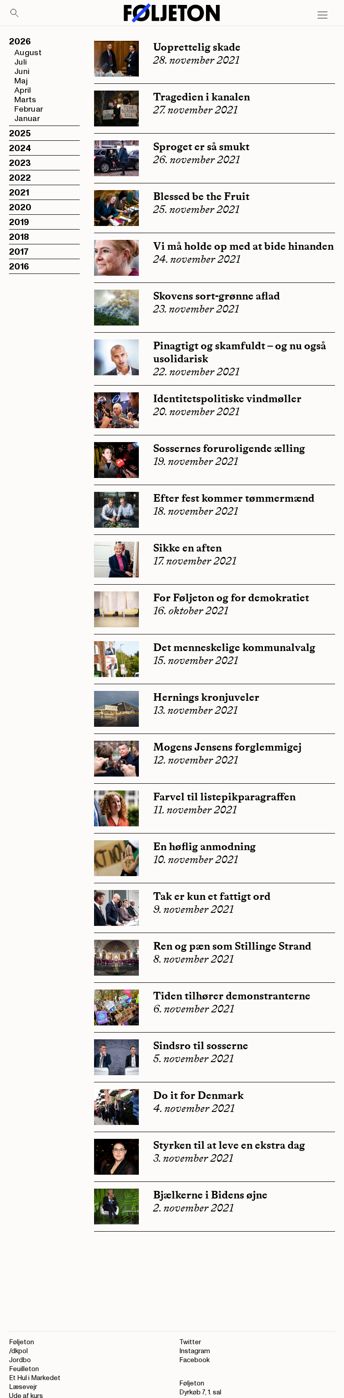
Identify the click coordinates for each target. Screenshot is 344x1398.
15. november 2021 (195, 660)
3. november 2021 (193, 1158)
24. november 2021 (196, 259)
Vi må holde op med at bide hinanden (243, 245)
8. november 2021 (193, 959)
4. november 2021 (193, 1108)
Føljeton (21, 1342)
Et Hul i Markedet (34, 1378)
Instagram (194, 1351)
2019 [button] (19, 222)
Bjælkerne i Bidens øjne (210, 1194)
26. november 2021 (196, 159)
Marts (25, 99)
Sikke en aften (187, 547)
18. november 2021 (195, 511)
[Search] (15, 13)
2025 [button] (20, 133)
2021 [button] (19, 193)
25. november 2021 (196, 209)
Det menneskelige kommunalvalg (234, 647)
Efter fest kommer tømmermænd (233, 497)
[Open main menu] (322, 15)
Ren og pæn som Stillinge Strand (232, 945)
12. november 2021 (195, 760)
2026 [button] (20, 41)
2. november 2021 (193, 1208)
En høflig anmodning (204, 846)
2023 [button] (20, 163)
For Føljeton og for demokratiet (231, 597)
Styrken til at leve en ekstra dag (229, 1144)
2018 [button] (19, 237)
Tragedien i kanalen (201, 96)
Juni (22, 71)
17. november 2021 (194, 561)
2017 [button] (19, 252)
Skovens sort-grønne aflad (216, 295)
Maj (21, 81)
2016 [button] (19, 266)
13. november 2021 (195, 710)
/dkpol (18, 1351)
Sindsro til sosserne (200, 1045)
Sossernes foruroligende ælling (229, 448)
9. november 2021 (193, 909)
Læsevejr (23, 1387)
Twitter (190, 1342)
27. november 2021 (195, 110)
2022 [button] (20, 178)
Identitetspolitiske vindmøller (227, 398)
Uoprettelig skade (197, 46)
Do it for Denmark (198, 1095)
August (28, 52)
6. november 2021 (193, 1009)
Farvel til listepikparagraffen (224, 796)
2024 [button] (20, 148)
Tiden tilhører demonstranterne (231, 995)
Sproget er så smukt (201, 146)
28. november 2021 (196, 60)
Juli (20, 62)
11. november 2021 (194, 809)
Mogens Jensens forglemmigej (227, 746)
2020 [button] (20, 207)
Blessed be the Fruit (201, 196)
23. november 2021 (196, 309)
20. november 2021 (196, 411)
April (22, 90)
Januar (27, 118)
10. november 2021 (195, 859)
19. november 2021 (195, 461)
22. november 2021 (196, 371)
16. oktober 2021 (190, 610)
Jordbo (20, 1360)
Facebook (194, 1360)
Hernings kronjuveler (206, 696)
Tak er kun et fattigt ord (212, 896)
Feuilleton (24, 1369)
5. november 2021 (193, 1058)
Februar (28, 109)
